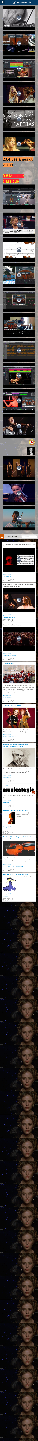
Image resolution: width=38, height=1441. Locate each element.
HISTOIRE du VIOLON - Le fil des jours (15, 874)
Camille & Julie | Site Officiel (12, 705)
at (8, 576)
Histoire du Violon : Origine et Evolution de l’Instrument (17, 838)
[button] (30, 2)
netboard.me (22, 2)
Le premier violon (8, 663)
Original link (7, 574)
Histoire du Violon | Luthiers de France (15, 810)
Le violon (6, 785)
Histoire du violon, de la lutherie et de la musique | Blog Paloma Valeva (16, 745)
